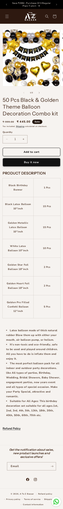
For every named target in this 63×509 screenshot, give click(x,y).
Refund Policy (11, 428)
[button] (7, 16)
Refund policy (45, 494)
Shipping (20, 126)
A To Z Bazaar (27, 494)
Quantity (7, 132)
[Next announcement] (56, 4)
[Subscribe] (52, 466)
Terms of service (32, 499)
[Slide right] (39, 93)
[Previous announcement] (6, 4)
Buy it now (31, 162)
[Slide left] (24, 93)
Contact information (33, 504)
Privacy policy (13, 499)
